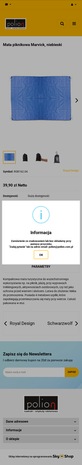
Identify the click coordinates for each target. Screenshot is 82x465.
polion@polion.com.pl (61, 246)
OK (41, 254)
